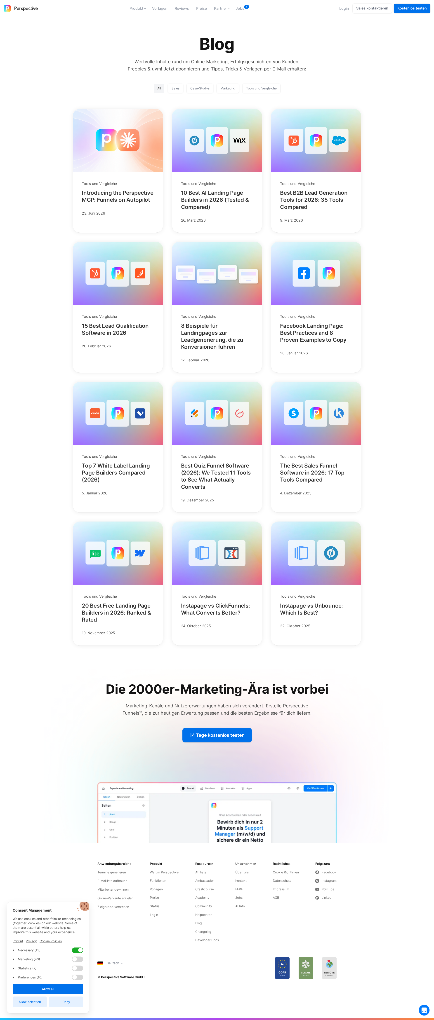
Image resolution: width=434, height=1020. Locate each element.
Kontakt (241, 880)
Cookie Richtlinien (286, 872)
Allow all (48, 989)
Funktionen (158, 880)
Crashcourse (204, 889)
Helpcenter (203, 915)
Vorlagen (159, 8)
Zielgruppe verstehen (113, 907)
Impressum (281, 889)
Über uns (242, 872)
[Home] (21, 8)
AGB (276, 897)
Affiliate (200, 872)
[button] (137, 8)
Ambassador (204, 880)
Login (154, 915)
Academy (202, 897)
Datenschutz (282, 880)
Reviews (182, 8)
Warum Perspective (164, 872)
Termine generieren (111, 872)
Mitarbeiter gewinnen (113, 889)
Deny (66, 1002)
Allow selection (30, 1002)
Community (203, 906)
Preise (201, 8)
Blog (198, 923)
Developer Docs (207, 940)
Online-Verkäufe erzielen (115, 898)
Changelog (203, 931)
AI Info (240, 906)
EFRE (239, 889)
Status (154, 906)
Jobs (240, 8)
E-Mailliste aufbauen (112, 881)
